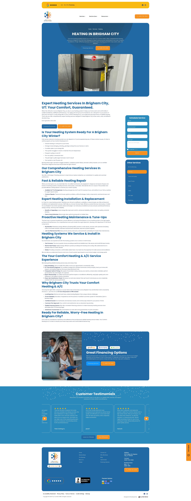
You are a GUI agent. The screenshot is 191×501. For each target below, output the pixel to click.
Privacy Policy (60, 494)
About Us (81, 459)
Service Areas (82, 455)
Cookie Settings (80, 494)
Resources (104, 16)
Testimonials (103, 459)
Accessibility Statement (49, 494)
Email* (129, 133)
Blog (101, 457)
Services (82, 16)
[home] (48, 16)
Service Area (93, 16)
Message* (130, 139)
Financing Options (104, 462)
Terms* (136, 149)
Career (80, 462)
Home (89, 29)
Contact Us (103, 452)
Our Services (82, 457)
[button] (82, 16)
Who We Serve (104, 455)
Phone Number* (131, 127)
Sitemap (87, 494)
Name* (129, 120)
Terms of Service (70, 494)
